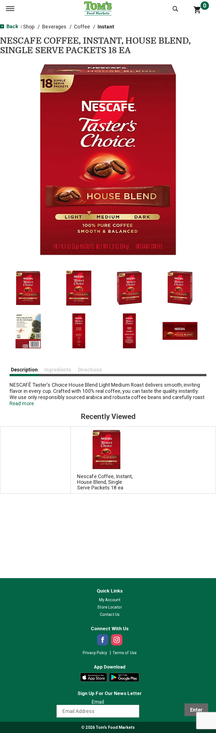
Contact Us (110, 614)
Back (11, 26)
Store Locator (109, 607)
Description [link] (24, 370)
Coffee (82, 27)
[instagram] (116, 639)
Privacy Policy (95, 652)
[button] (28, 288)
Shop (29, 27)
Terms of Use (124, 652)
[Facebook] (102, 639)
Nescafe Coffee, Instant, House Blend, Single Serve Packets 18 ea (104, 482)
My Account (109, 600)
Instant (106, 27)
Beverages (54, 27)
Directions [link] (90, 370)
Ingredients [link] (57, 370)
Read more (22, 403)
